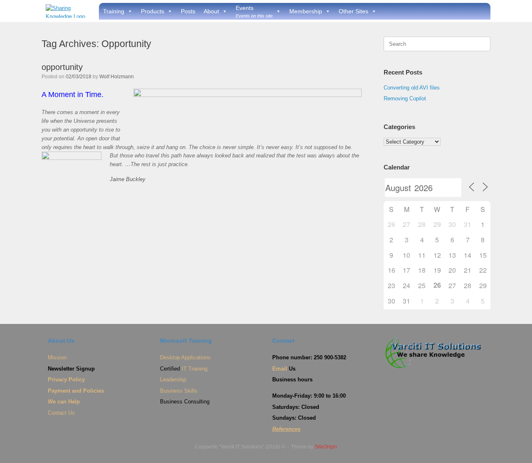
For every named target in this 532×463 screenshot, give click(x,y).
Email (279, 369)
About (211, 11)
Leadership (173, 379)
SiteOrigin (326, 446)
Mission (57, 357)
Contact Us (61, 413)
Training (113, 11)
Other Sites (353, 11)
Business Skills (178, 391)
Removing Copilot (405, 98)
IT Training (194, 369)
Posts (188, 11)
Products (152, 11)
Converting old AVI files (412, 88)
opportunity (62, 67)
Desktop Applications (185, 357)
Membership (305, 11)
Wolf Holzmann (116, 77)
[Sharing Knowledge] (67, 11)
